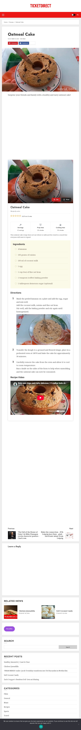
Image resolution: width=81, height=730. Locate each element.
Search (9, 641)
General (7, 698)
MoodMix (9, 629)
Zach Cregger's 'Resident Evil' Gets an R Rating (21, 679)
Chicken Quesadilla (27, 611)
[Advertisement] (40, 111)
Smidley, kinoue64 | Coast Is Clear (17, 662)
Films (6, 694)
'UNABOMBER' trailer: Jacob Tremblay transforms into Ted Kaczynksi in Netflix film (35, 671)
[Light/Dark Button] (74, 15)
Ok (41, 726)
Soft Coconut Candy (64, 611)
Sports (6, 711)
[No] (79, 724)
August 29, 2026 (25, 613)
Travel (6, 715)
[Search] (78, 15)
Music (6, 703)
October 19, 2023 (14, 39)
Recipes (7, 707)
